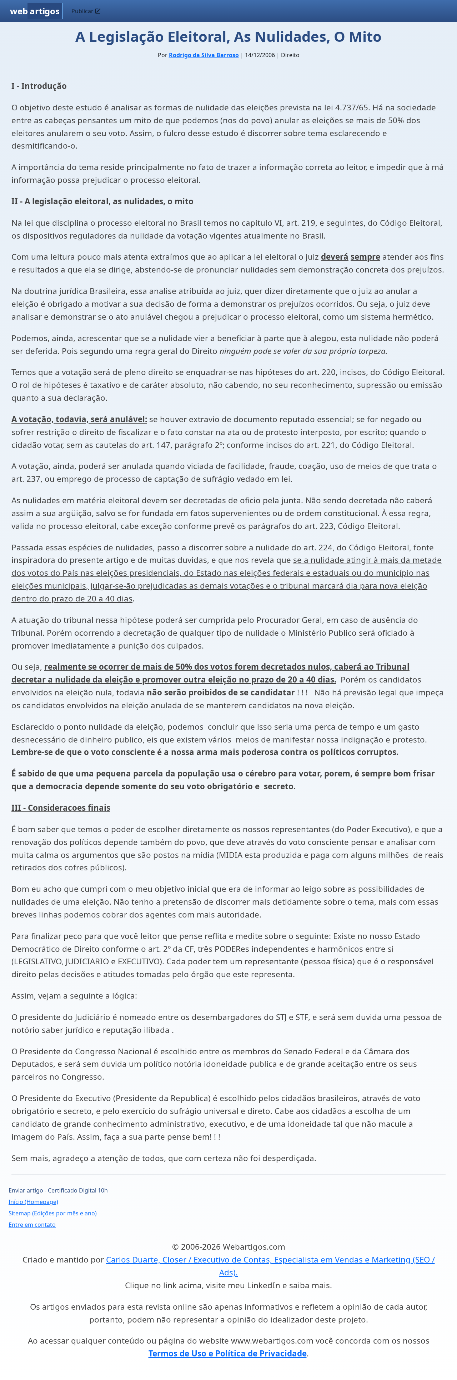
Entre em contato (32, 1225)
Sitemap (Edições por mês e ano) (53, 1213)
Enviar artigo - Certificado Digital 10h (58, 1190)
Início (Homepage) (33, 1202)
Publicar (83, 11)
